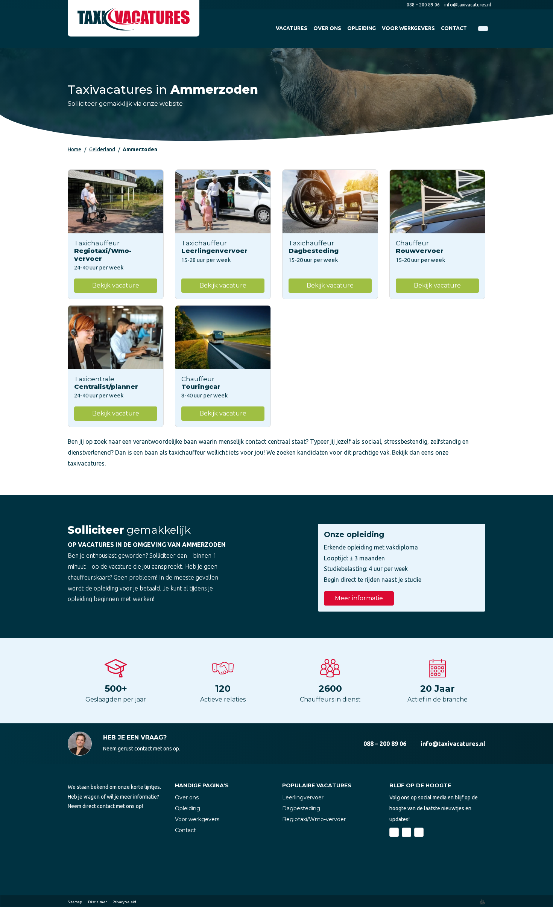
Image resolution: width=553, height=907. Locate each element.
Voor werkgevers (197, 819)
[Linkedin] (406, 832)
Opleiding (187, 808)
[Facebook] (394, 832)
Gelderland (102, 149)
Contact (185, 830)
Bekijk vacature (115, 285)
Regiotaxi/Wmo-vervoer (314, 819)
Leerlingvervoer (303, 797)
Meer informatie (359, 598)
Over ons (187, 797)
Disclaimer (97, 902)
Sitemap (75, 902)
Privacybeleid (124, 902)
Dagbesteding (301, 808)
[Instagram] (419, 832)
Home (74, 149)
